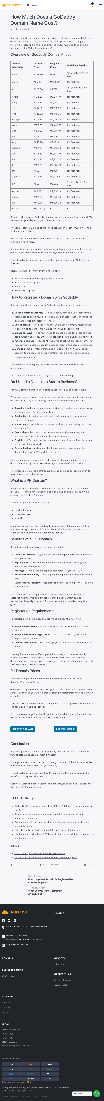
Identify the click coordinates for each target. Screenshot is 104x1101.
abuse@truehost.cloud (18, 1046)
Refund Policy (8, 1038)
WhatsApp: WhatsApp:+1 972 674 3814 (24, 939)
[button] (31, 5)
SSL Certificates (9, 976)
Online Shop (59, 964)
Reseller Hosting (61, 985)
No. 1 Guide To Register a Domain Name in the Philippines (45, 857)
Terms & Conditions (11, 1030)
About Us (6, 1002)
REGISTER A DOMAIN (22, 729)
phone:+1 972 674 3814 (16, 936)
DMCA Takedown (9, 1042)
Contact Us (7, 1012)
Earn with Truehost (62, 980)
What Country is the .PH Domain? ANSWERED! (39, 853)
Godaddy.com (60, 312)
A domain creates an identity (43, 408)
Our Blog (6, 1007)
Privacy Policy (8, 1034)
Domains (90, 865)
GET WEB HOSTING (65, 729)
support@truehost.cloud (17, 944)
